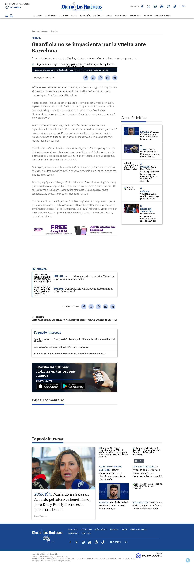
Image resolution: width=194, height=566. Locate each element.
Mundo (148, 16)
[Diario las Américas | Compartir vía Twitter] (93, 77)
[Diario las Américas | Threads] (168, 6)
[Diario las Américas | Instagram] (155, 6)
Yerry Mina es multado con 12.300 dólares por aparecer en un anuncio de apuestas (74, 320)
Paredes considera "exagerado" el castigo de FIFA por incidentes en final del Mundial (74, 340)
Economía (85, 16)
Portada (37, 16)
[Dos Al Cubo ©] (149, 558)
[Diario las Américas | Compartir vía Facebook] (85, 77)
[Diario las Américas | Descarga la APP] (48, 386)
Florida (63, 16)
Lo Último (50, 16)
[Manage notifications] (188, 560)
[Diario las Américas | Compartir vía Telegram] (114, 77)
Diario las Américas (40, 31)
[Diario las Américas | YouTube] (161, 6)
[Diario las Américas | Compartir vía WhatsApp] (100, 77)
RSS (126, 542)
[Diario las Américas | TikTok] (175, 6)
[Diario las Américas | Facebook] (142, 6)
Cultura (134, 16)
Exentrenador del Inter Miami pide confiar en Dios (61, 347)
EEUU (73, 16)
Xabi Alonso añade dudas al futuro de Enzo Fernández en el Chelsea (69, 354)
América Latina (101, 16)
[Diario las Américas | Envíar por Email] (107, 77)
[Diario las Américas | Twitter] (148, 6)
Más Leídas (101, 530)
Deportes (120, 16)
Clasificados (162, 16)
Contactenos (115, 542)
